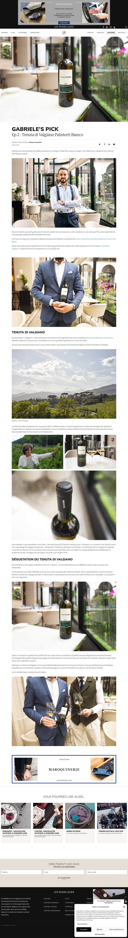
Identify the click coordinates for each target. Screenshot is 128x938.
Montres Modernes (8, 36)
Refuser (99, 929)
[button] (124, 907)
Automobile (22, 33)
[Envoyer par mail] (114, 144)
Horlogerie (15, 145)
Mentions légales (100, 934)
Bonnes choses (71, 915)
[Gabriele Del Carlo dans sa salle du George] (64, 193)
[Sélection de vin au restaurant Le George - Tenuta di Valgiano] (90, 452)
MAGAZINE (111, 33)
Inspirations (34, 33)
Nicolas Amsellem (35, 142)
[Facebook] (104, 144)
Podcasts (100, 33)
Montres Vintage (50, 907)
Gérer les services (82, 924)
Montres (4, 33)
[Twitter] (99, 144)
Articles (90, 33)
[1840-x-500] (64, 783)
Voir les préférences (116, 929)
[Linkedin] (109, 144)
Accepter (83, 929)
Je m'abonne (64, 878)
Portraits (33, 36)
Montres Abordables (52, 911)
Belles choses (70, 911)
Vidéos (89, 899)
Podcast (89, 903)
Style (13, 33)
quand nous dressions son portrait (99, 338)
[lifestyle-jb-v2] (64, 12)
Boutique (121, 33)
